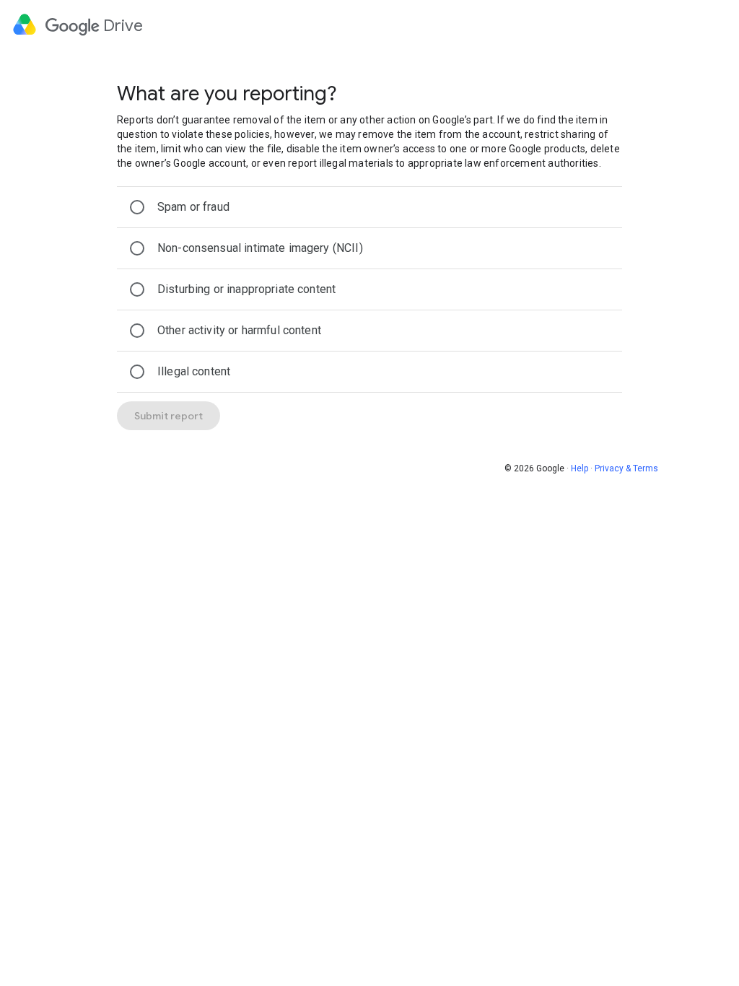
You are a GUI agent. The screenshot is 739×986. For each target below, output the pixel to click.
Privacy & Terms (626, 468)
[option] (369, 207)
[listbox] (369, 289)
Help (579, 468)
